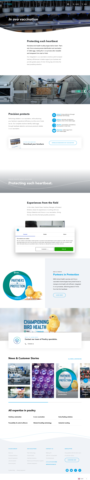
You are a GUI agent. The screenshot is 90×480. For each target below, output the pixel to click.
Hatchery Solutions (31, 458)
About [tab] (64, 234)
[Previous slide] (12, 380)
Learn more (59, 295)
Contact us (30, 344)
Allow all (64, 249)
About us (10, 453)
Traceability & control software (17, 423)
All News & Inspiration (75, 358)
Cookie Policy (11, 470)
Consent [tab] (25, 234)
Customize (44, 249)
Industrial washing (64, 423)
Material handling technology (42, 423)
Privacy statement (21, 470)
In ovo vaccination (39, 417)
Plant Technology (31, 453)
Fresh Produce (30, 455)
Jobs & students (12, 461)
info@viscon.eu (51, 464)
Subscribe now (72, 460)
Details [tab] (45, 234)
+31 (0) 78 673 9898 (51, 462)
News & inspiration (13, 458)
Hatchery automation (14, 417)
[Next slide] (85, 380)
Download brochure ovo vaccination (63, 142)
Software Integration (32, 463)
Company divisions (12, 455)
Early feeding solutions (66, 417)
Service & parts (12, 463)
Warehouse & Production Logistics (35, 461)
